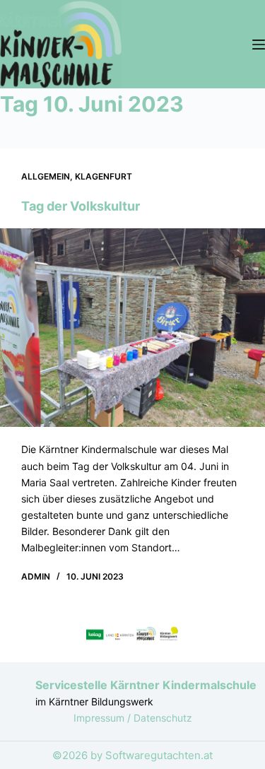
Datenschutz (163, 718)
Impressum (100, 718)
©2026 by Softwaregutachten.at (132, 755)
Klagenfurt (103, 176)
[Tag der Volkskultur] (132, 327)
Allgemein (45, 176)
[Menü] (258, 44)
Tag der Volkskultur (80, 206)
